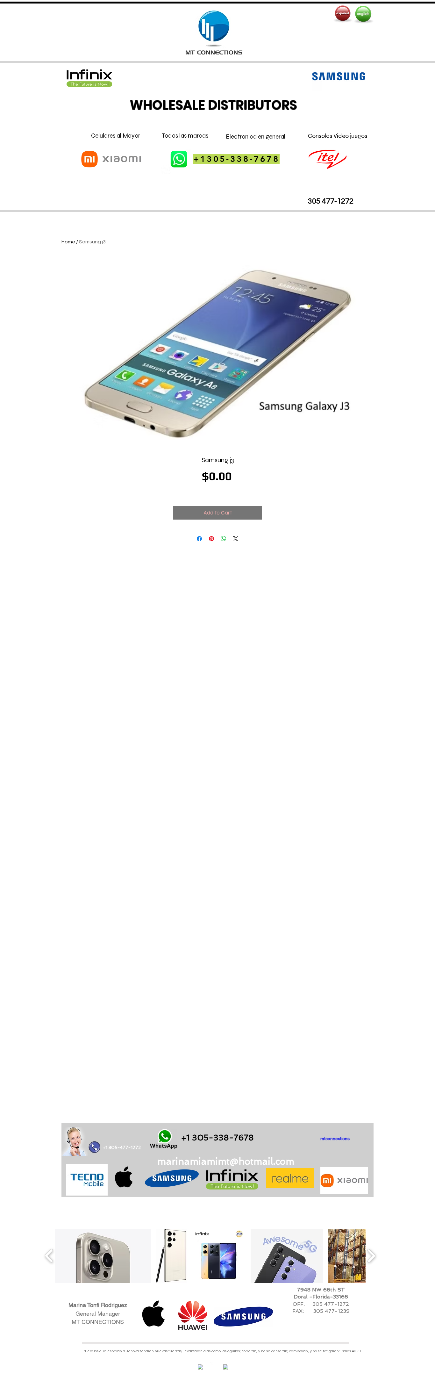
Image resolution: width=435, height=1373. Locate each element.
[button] (103, 1256)
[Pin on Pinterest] (211, 539)
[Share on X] (235, 539)
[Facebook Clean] (200, 1366)
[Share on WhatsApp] (223, 539)
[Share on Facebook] (199, 539)
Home (68, 241)
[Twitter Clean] (213, 1364)
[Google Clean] (225, 1366)
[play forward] (371, 1256)
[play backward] (49, 1256)
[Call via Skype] (302, 1140)
